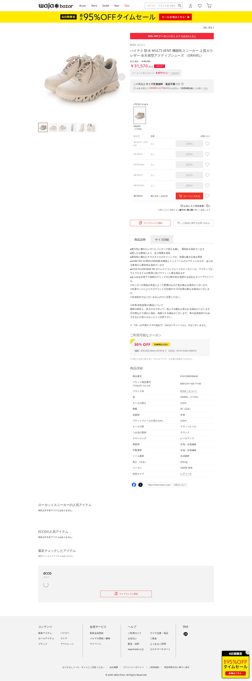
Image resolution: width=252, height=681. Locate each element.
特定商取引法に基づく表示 (177, 667)
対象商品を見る (161, 344)
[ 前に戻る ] (208, 27)
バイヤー (65, 633)
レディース (186, 473)
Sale (126, 5)
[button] (121, 77)
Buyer (82, 5)
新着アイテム (45, 633)
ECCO (138, 44)
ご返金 (153, 638)
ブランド (42, 643)
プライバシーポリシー (133, 667)
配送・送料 (133, 643)
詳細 (205, 88)
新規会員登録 (97, 633)
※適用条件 (175, 73)
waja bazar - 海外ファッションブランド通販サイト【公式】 (56, 5)
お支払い (132, 638)
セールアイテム (46, 638)
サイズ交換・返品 (159, 633)
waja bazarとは (136, 649)
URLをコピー (180, 484)
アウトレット (67, 643)
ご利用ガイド (135, 633)
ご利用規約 (154, 667)
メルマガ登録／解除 (100, 638)
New (116, 5)
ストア (64, 638)
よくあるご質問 (158, 643)
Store (94, 5)
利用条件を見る (188, 36)
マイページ (95, 643)
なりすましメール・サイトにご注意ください (84, 667)
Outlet (105, 5)
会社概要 (114, 667)
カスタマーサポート (160, 649)
